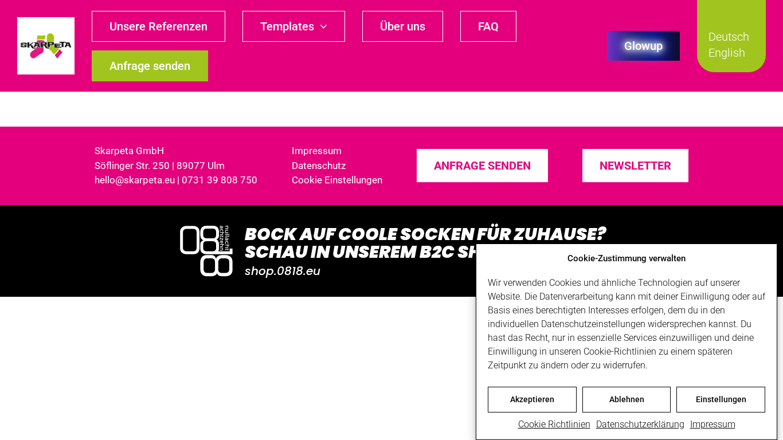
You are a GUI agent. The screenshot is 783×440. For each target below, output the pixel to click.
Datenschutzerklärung (640, 424)
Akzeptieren (532, 399)
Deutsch (728, 37)
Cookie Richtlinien (554, 424)
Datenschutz (319, 165)
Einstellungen (721, 399)
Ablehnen (626, 399)
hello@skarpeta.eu (135, 180)
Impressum (712, 424)
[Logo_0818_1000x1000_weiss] (206, 226)
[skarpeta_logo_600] (46, 21)
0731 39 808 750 (219, 180)
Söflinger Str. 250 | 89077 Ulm (160, 165)
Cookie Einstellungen (337, 180)
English (726, 53)
